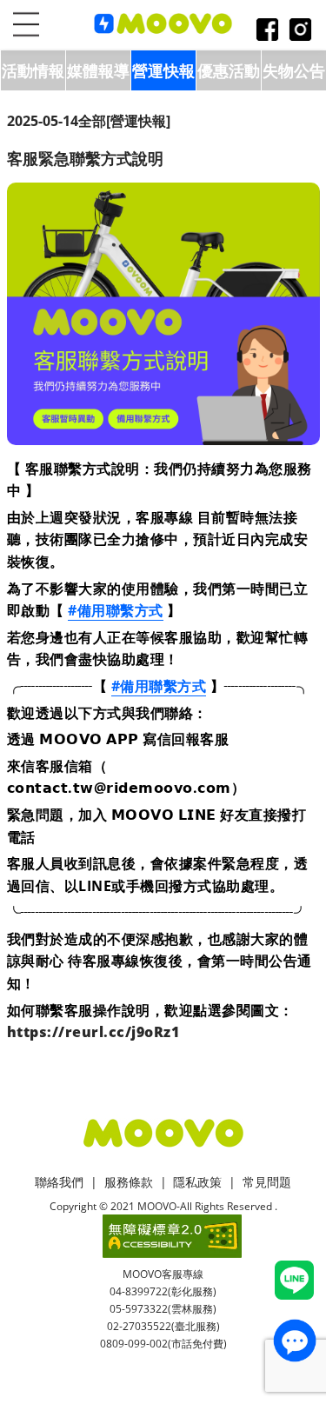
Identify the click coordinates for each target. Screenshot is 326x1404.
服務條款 (128, 1182)
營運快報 (163, 70)
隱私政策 (197, 1182)
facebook (267, 30)
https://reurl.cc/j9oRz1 (93, 1031)
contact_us (294, 1340)
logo (163, 24)
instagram (300, 30)
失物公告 (294, 70)
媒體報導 (98, 70)
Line (294, 1280)
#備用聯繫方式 (115, 610)
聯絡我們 (59, 1182)
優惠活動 (228, 70)
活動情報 (33, 70)
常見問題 (267, 1182)
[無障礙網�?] (172, 1236)
